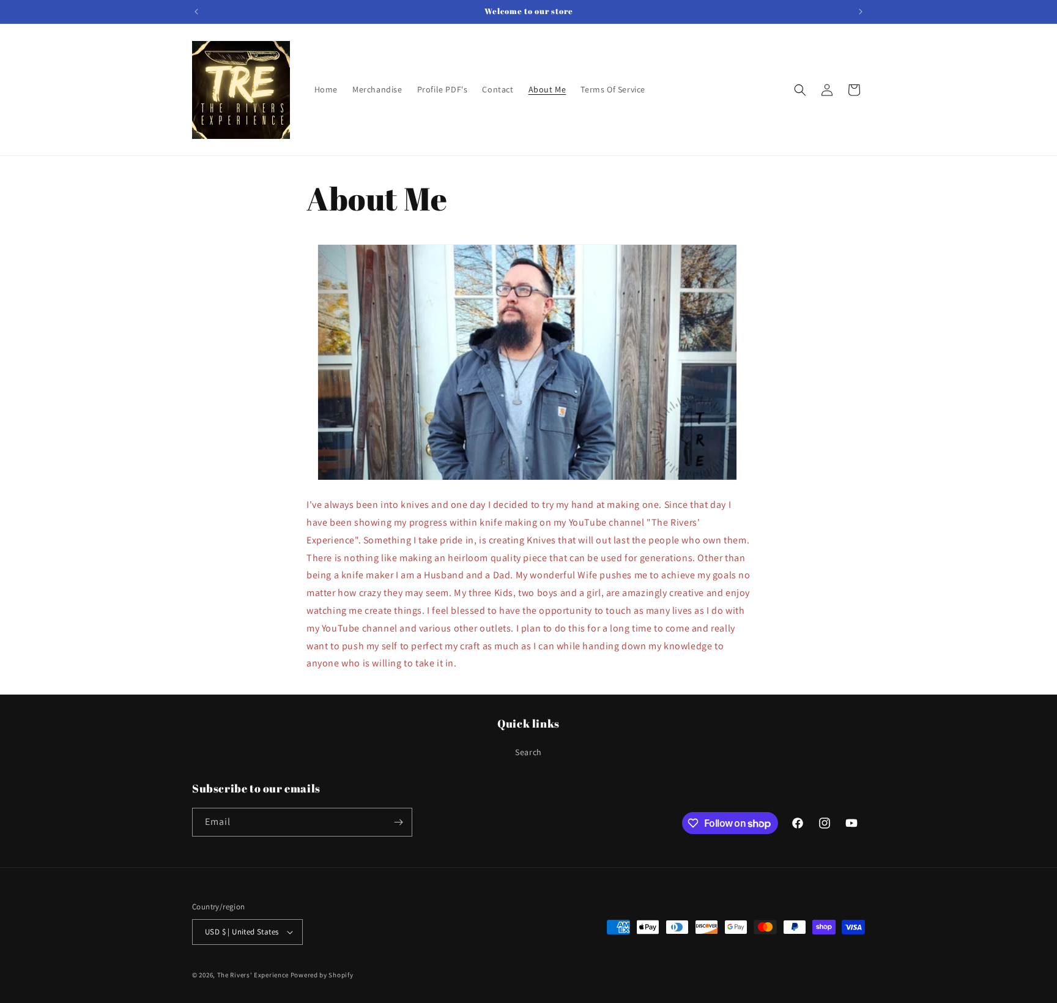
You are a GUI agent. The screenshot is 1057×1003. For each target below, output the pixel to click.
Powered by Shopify (322, 975)
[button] (800, 89)
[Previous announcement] (196, 11)
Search (528, 752)
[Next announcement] (860, 11)
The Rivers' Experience (253, 975)
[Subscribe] (398, 822)
